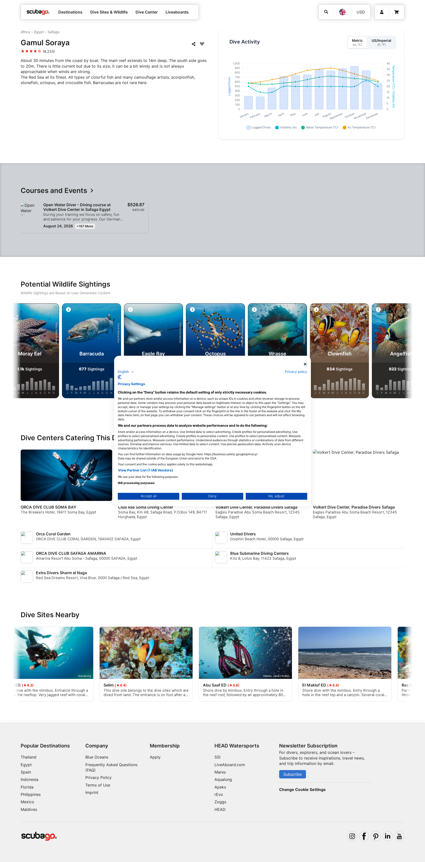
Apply (155, 757)
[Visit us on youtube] (399, 836)
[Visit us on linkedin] (388, 836)
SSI (217, 757)
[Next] (404, 352)
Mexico (27, 801)
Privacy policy (296, 372)
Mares (220, 772)
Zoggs (220, 801)
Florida (27, 787)
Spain (26, 772)
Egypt (39, 32)
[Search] (326, 12)
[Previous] (21, 352)
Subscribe (292, 774)
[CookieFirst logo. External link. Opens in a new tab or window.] (119, 377)
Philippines (31, 794)
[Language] (342, 12)
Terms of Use (97, 785)
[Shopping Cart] (396, 12)
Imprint (91, 792)
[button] (126, 372)
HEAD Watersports (236, 746)
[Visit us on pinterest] (376, 836)
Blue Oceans (96, 757)
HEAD (220, 809)
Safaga (53, 32)
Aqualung (223, 779)
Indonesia (29, 779)
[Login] (382, 12)
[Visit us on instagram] (352, 836)
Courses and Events (54, 191)
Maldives (29, 809)
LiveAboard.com (229, 764)
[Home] (38, 12)
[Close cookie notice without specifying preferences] (305, 364)
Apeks (220, 787)
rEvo (218, 794)
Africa (25, 32)
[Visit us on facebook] (364, 836)
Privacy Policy (98, 777)
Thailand (28, 757)
